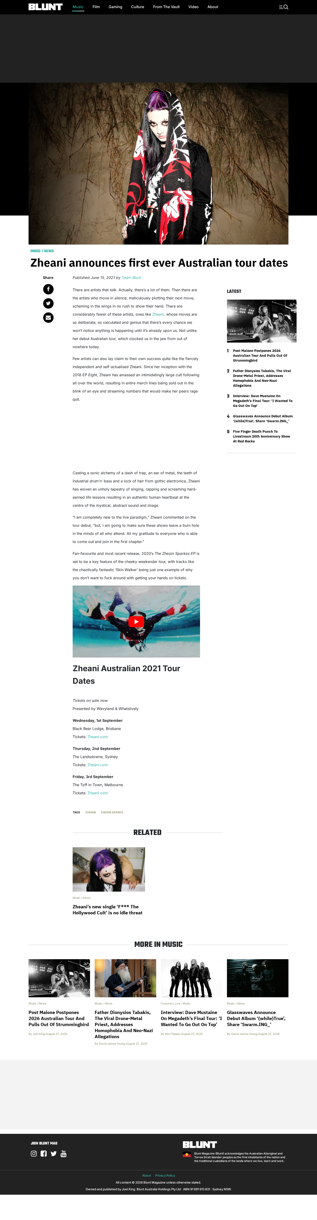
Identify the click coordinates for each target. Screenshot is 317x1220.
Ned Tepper (172, 1034)
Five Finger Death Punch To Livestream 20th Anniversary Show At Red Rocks (261, 436)
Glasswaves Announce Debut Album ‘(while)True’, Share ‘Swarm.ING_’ (263, 418)
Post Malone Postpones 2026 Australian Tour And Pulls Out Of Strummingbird (260, 355)
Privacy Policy (165, 1175)
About (212, 6)
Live (177, 1003)
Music (78, 6)
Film (96, 6)
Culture (137, 6)
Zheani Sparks (112, 812)
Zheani (158, 314)
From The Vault (166, 6)
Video (193, 6)
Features (166, 1003)
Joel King (39, 1034)
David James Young (112, 1043)
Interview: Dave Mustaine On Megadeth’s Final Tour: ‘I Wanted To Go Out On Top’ (262, 401)
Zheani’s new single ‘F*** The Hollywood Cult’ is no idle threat (107, 909)
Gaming (115, 6)
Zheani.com (97, 736)
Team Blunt (131, 277)
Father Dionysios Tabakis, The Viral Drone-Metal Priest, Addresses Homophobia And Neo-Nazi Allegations (262, 378)
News (49, 251)
